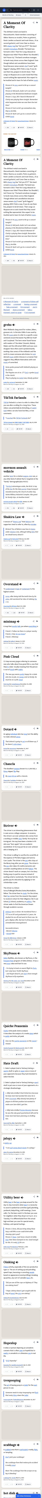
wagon (25, 476)
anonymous (13, 749)
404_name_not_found (17, 981)
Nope (14, 1237)
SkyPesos (6, 981)
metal (21, 378)
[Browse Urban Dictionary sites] (5, 10)
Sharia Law (17, 522)
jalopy (5, 1152)
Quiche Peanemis (9, 1048)
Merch (31, 128)
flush (36, 1392)
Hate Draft (6, 1123)
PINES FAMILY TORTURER (22, 422)
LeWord (12, 641)
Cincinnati (12, 1099)
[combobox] (20, 10)
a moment (17, 304)
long (25, 734)
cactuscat (12, 382)
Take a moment (12, 307)
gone (26, 863)
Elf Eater (14, 606)
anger (23, 1071)
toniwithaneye (16, 684)
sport (36, 1082)
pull (11, 1148)
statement (26, 589)
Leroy (7, 596)
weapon (17, 768)
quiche (16, 1041)
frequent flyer (8, 961)
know (23, 634)
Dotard (6, 749)
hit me (14, 776)
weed (13, 1293)
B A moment (25, 307)
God (26, 372)
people (31, 1272)
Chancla (6, 780)
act (8, 1385)
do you (18, 634)
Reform (28, 522)
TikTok (6, 402)
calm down (17, 744)
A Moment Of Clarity (9, 121)
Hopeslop (6, 1365)
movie (34, 1041)
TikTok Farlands (8, 422)
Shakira (13, 532)
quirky (7, 1036)
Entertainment (35, 15)
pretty (22, 674)
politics (29, 901)
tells (19, 626)
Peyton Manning (26, 1110)
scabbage (6, 1478)
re (9, 111)
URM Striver (13, 938)
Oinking (6, 1298)
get (23, 741)
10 (18, 1242)
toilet (26, 1385)
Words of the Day (7, 15)
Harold (8, 933)
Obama (14, 931)
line (11, 489)
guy (26, 860)
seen (21, 1350)
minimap (6, 641)
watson (11, 1152)
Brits (33, 532)
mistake (33, 524)
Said (5, 410)
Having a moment (30, 304)
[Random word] (29, 10)
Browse (18, 15)
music (36, 80)
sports (6, 1071)
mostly (14, 626)
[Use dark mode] (38, 10)
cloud (21, 680)
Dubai (33, 529)
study (25, 893)
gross (13, 1465)
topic (18, 589)
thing (15, 1395)
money (21, 677)
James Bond (17, 1148)
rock (33, 354)
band (12, 116)
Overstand (7, 606)
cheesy (9, 46)
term (11, 476)
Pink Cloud (7, 684)
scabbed (8, 1449)
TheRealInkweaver (18, 1400)
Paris (34, 968)
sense (18, 737)
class (20, 838)
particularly (24, 1449)
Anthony (8, 912)
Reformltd (15, 539)
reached (10, 418)
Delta (5, 958)
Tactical (9, 486)
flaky (35, 1449)
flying (6, 771)
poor (8, 963)
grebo (5, 382)
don (26, 66)
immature (13, 49)
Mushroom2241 (20, 1048)
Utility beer (7, 1247)
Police (6, 1267)
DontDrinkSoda (14, 1298)
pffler (13, 1123)
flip (15, 771)
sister (7, 599)
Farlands (24, 418)
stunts (24, 1148)
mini (30, 476)
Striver (6, 938)
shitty (7, 1143)
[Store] (34, 10)
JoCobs (13, 1478)
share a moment (19, 310)
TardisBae (13, 780)
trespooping (7, 1400)
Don (6, 1457)
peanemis (23, 1041)
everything (33, 626)
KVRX (20, 502)
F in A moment (29, 312)
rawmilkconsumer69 (17, 1365)
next (35, 1385)
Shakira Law (7, 539)
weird (34, 408)
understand (10, 589)
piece (31, 1033)
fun (8, 896)
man (16, 85)
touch (12, 669)
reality (20, 669)
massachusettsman (23, 254)
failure (31, 869)
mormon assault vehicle (10, 502)
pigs (19, 1293)
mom (10, 776)
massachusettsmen (23, 121)
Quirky (6, 1031)
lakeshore (15, 1247)
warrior (24, 489)
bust (28, 1278)
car (10, 1143)
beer (10, 1202)
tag (14, 46)
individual (13, 734)
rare (29, 1353)
